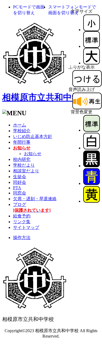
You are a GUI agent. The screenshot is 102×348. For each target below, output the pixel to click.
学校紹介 (21, 130)
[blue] (91, 183)
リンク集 (21, 221)
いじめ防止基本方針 (32, 136)
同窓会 (19, 193)
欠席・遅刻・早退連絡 (35, 198)
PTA (17, 187)
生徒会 (19, 176)
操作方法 (21, 237)
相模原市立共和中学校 (45, 97)
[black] (91, 165)
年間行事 (21, 142)
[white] (91, 148)
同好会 (19, 182)
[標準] (91, 46)
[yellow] (91, 201)
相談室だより (26, 171)
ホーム (19, 125)
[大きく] (91, 63)
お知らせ (32, 153)
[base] (91, 130)
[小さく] (91, 29)
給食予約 (21, 216)
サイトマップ (26, 227)
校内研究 (21, 159)
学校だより (24, 165)
